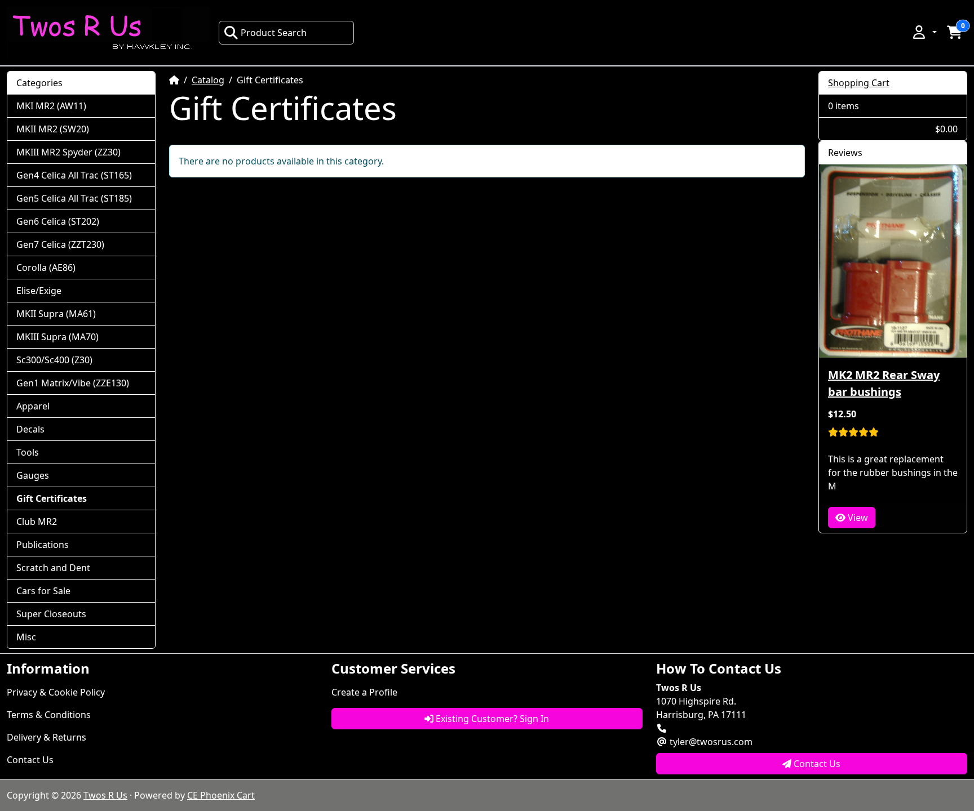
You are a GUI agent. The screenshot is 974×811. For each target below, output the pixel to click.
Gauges (32, 475)
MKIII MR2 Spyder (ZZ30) (68, 152)
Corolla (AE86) (46, 267)
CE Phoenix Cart (221, 795)
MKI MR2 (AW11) (51, 106)
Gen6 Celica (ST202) (57, 221)
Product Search (274, 32)
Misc (26, 637)
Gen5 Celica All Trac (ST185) (74, 198)
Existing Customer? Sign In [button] (491, 718)
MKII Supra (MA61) (56, 314)
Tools (27, 452)
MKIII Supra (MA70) (57, 337)
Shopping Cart (858, 83)
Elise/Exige (38, 290)
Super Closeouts (51, 614)
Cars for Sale (43, 591)
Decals (30, 429)
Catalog (208, 80)
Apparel (33, 406)
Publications (42, 544)
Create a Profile (364, 692)
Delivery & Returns (46, 737)
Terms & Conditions (49, 714)
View (856, 517)
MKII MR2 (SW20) (52, 129)
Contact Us (30, 760)
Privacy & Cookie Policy (56, 692)
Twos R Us (105, 795)
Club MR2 (36, 521)
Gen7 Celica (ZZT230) (60, 244)
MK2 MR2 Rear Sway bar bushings (884, 383)
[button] (923, 32)
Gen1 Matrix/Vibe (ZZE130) (72, 383)
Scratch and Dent (53, 568)
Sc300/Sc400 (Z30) (54, 360)
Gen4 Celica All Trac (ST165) (74, 175)
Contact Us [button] (815, 763)
